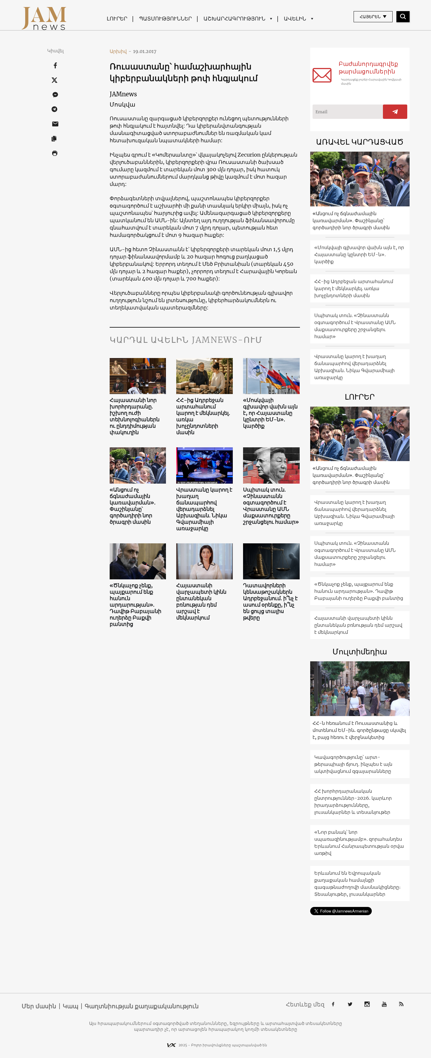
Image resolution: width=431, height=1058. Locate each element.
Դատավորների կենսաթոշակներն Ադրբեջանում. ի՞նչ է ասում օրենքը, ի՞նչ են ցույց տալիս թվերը (270, 601)
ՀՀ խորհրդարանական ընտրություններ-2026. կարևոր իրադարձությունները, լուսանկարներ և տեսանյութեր (353, 801)
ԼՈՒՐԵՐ (117, 18)
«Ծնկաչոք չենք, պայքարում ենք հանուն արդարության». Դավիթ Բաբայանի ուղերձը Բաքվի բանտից (135, 604)
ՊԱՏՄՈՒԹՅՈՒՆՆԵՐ (165, 18)
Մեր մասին (39, 1006)
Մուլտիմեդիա (359, 651)
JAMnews (123, 94)
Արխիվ (120, 51)
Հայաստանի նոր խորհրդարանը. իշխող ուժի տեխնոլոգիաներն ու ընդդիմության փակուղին (134, 416)
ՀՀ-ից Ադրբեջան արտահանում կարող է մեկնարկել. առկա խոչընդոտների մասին (203, 416)
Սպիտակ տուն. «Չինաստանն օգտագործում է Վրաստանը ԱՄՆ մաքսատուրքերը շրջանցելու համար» (271, 506)
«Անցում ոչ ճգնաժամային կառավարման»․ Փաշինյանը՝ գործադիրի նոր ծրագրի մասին (133, 506)
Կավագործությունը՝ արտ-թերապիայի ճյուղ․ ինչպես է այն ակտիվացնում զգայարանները (353, 764)
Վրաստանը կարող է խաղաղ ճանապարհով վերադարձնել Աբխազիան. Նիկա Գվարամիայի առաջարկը (204, 509)
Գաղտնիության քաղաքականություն (142, 1006)
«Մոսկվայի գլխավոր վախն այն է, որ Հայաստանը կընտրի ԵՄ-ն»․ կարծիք (270, 413)
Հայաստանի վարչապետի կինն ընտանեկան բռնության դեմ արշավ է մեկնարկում (201, 601)
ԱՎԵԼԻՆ (295, 18)
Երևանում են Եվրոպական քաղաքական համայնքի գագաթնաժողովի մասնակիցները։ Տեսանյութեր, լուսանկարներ (357, 883)
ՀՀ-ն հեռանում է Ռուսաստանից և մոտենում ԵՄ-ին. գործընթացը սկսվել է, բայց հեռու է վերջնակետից (359, 730)
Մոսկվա (122, 104)
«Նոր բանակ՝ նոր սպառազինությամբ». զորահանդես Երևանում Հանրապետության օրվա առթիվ (359, 842)
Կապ (70, 1006)
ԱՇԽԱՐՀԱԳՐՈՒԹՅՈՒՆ (234, 18)
